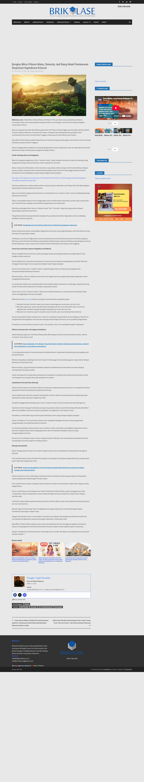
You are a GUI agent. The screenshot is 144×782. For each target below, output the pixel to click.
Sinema (77, 22)
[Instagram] (25, 595)
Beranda (17, 22)
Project (20, 2)
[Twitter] (20, 595)
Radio (96, 22)
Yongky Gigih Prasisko (37, 71)
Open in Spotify (100, 81)
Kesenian (50, 22)
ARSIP (104, 22)
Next (115, 123)
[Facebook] (15, 595)
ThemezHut (128, 669)
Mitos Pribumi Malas (45, 607)
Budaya (26, 604)
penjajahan (58, 607)
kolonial (33, 607)
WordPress (107, 669)
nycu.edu (29, 299)
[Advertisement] (72, 43)
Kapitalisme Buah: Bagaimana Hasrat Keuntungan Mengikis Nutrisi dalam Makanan (76, 559)
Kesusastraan (63, 22)
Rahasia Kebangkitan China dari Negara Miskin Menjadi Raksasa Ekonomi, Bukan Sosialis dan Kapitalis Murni (24, 559)
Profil (14, 2)
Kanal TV (87, 22)
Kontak (36, 2)
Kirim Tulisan (28, 2)
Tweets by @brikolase (103, 178)
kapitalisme (24, 607)
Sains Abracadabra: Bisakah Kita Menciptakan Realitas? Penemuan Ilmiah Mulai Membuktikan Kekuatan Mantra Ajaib (30, 622)
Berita (27, 22)
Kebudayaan (38, 22)
